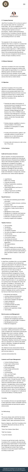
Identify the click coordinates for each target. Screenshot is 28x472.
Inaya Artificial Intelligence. (19, 470)
